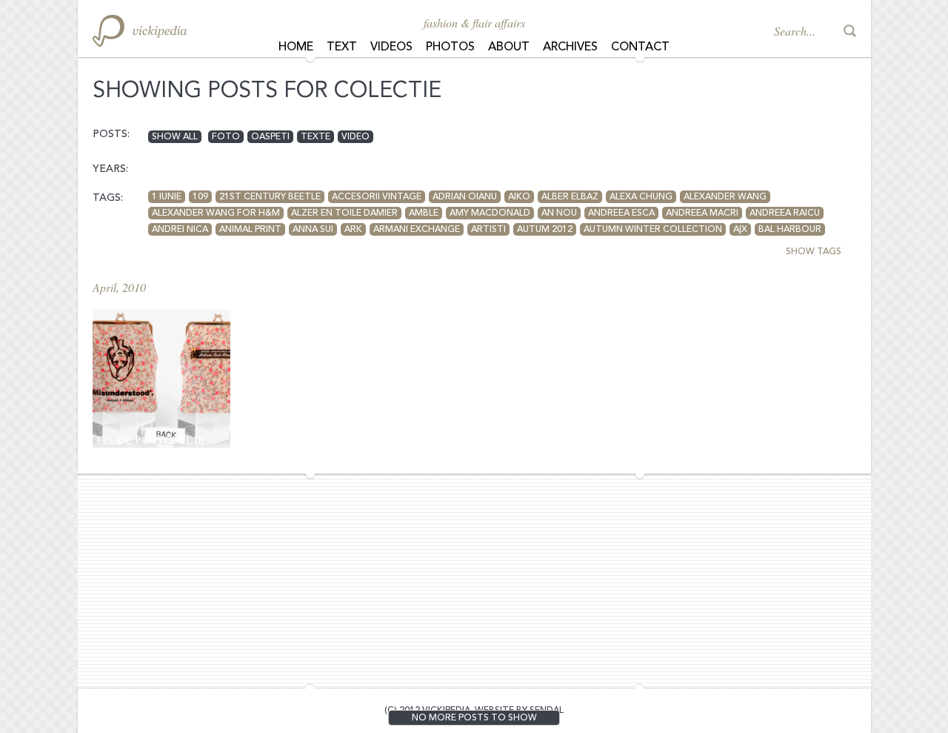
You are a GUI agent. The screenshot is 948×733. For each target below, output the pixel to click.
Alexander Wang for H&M (216, 213)
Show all (175, 137)
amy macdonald (490, 213)
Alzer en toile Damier (344, 213)
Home (295, 47)
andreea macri (702, 213)
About (509, 47)
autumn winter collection (653, 229)
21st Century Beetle (270, 197)
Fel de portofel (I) (150, 441)
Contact (640, 47)
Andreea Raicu (785, 213)
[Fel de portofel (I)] (161, 379)
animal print (250, 229)
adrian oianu (465, 197)
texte (315, 137)
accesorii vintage (376, 197)
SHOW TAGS (813, 252)
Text (342, 47)
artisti (488, 229)
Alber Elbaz (569, 197)
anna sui (313, 229)
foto (226, 137)
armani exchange (416, 229)
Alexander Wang (725, 197)
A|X (740, 229)
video (355, 137)
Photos (450, 47)
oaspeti (270, 137)
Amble (423, 213)
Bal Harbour (789, 229)
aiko (519, 197)
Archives (570, 47)
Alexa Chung (641, 197)
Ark (353, 229)
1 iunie (166, 197)
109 (200, 197)
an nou (559, 213)
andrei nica (180, 229)
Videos (391, 47)
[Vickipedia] (140, 31)
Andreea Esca (621, 213)
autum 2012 (545, 229)
